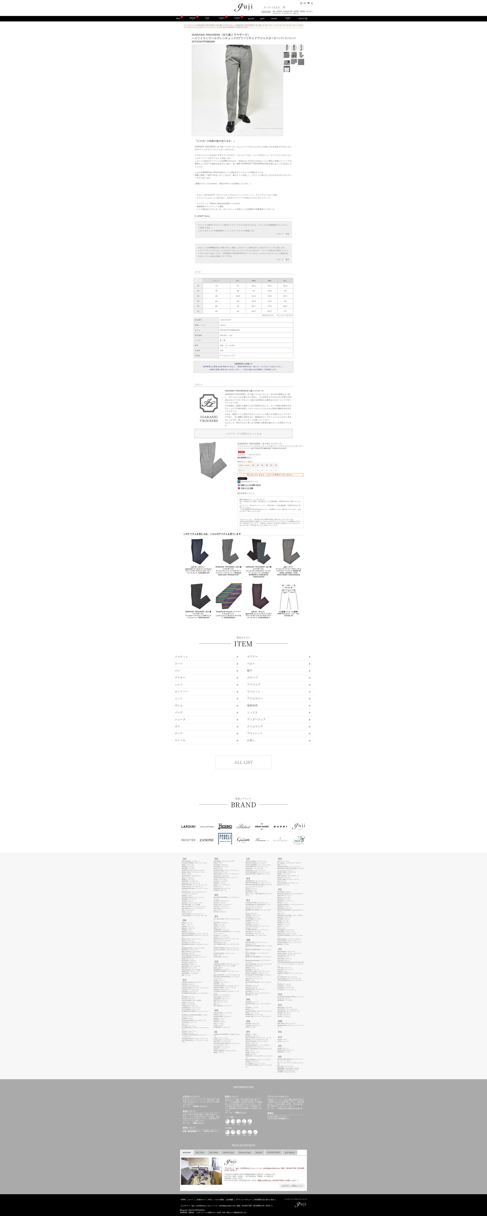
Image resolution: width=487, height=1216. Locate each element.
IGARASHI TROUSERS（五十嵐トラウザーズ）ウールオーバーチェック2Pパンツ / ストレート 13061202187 (198, 615)
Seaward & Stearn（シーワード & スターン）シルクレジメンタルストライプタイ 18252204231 (228, 615)
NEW (178, 19)
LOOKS (222, 18)
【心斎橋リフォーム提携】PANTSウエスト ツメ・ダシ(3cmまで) (289, 613)
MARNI (302, 11)
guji (274, 11)
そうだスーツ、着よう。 (291, 13)
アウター (309, 11)
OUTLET (302, 19)
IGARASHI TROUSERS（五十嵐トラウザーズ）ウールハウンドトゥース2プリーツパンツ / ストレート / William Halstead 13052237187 (228, 571)
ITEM (207, 18)
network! (274, 19)
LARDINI (279, 11)
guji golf (251, 19)
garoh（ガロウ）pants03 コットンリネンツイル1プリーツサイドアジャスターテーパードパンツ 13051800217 (259, 615)
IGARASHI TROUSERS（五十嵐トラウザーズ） (215, 25)
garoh (262, 19)
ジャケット (277, 13)
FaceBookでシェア (249, 481)
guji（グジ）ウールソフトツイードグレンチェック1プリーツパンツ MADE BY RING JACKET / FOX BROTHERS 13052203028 (289, 571)
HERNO (296, 11)
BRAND (192, 18)
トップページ (189, 25)
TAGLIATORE (288, 11)
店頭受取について (246, 493)
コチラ (290, 315)
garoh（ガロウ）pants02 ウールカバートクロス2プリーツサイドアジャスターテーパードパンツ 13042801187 (198, 570)
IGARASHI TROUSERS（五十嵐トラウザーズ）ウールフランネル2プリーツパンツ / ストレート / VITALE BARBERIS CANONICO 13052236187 (259, 572)
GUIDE (287, 18)
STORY (237, 18)
